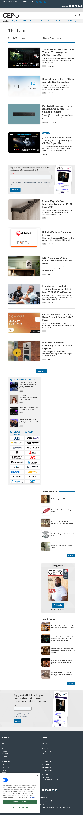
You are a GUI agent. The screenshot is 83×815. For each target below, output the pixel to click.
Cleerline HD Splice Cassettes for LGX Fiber (63, 534)
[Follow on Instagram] (79, 6)
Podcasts (4, 756)
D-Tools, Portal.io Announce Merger (56, 233)
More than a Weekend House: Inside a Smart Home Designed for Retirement (62, 626)
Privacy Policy (32, 797)
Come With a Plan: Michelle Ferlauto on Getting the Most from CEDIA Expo (28, 397)
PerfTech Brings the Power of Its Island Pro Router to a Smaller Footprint (57, 108)
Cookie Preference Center (20, 807)
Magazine (4, 770)
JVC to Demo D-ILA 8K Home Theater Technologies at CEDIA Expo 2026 (58, 52)
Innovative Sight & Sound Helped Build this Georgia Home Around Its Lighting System (62, 662)
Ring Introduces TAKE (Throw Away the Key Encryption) (58, 80)
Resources (4, 751)
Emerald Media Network (9, 2)
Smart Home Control (47, 746)
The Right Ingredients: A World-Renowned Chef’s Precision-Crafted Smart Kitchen (62, 674)
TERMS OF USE (40, 809)
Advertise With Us (7, 765)
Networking (45, 741)
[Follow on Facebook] (70, 6)
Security (44, 753)
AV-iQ (31, 2)
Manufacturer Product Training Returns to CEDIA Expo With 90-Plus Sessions (56, 289)
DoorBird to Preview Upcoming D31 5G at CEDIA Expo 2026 (57, 345)
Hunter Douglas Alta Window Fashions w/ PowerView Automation (62, 523)
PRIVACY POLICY (50, 809)
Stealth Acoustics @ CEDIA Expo (66, 21)
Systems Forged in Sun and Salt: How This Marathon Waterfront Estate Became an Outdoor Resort (62, 638)
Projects (4, 748)
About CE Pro (5, 767)
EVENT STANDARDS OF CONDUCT (52, 807)
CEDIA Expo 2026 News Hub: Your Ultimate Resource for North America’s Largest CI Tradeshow (28, 385)
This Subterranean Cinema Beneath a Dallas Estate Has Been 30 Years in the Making (63, 650)
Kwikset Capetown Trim (58, 499)
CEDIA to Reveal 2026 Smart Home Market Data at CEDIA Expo (57, 317)
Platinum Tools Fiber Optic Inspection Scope (63, 511)
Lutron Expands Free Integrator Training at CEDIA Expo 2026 (58, 204)
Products (45, 122)
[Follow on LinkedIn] (73, 6)
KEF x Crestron (33, 21)
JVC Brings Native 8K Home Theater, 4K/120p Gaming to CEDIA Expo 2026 (57, 140)
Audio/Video (45, 748)
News (44, 66)
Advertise (23, 2)
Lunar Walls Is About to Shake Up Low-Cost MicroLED (28, 408)
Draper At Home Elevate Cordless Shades (61, 546)
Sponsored (5, 753)
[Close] (37, 776)
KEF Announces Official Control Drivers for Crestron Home (57, 260)
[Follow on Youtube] (81, 6)
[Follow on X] (76, 6)
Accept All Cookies (20, 801)
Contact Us (45, 782)
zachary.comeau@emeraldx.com (50, 772)
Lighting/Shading (46, 751)
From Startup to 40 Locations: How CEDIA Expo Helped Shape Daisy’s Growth (29, 421)
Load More (41, 371)
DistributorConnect (47, 21)
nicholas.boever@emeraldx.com (50, 779)
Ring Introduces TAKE (19, 21)
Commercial (45, 743)
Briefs (3, 743)
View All (71, 556)
